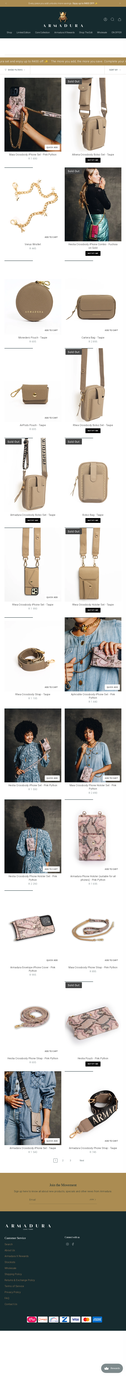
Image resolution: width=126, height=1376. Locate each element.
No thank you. (33, 718)
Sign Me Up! (33, 707)
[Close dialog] (119, 647)
